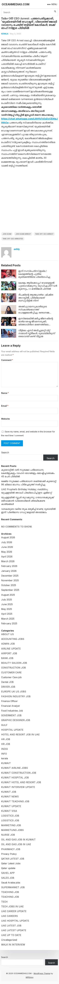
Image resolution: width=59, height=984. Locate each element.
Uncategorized (9, 939)
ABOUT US (7, 634)
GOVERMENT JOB (11, 715)
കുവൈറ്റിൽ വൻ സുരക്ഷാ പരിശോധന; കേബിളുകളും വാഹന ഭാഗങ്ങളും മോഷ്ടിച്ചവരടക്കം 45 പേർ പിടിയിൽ (28, 473)
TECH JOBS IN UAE (12, 906)
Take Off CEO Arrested (13, 239)
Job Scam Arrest (23, 234)
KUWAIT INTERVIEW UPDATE (18, 787)
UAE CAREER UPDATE (13, 911)
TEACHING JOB (10, 892)
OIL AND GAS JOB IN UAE (16, 844)
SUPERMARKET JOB (13, 887)
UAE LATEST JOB (11, 925)
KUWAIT (6, 763)
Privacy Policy (9, 853)
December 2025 (9, 575)
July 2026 (6, 542)
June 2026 (7, 547)
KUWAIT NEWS (10, 796)
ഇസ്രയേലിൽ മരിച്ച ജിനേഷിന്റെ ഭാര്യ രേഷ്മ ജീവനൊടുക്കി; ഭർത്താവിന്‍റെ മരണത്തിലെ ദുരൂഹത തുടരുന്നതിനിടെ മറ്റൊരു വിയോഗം (36, 324)
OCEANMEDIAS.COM (15, 4)
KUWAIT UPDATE (11, 806)
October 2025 (8, 585)
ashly (17, 249)
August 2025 (8, 594)
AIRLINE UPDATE (11, 648)
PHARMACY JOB (10, 849)
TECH (4, 901)
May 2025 (6, 609)
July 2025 (6, 599)
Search (5, 452)
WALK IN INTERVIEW (13, 944)
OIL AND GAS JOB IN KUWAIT (18, 839)
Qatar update (8, 868)
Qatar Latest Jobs (10, 863)
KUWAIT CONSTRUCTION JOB (18, 772)
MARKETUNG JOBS (12, 830)
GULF (4, 725)
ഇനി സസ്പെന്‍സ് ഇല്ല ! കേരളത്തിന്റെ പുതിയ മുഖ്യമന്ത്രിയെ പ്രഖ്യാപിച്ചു (34, 274)
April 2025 (6, 613)
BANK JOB (7, 658)
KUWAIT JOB (8, 791)
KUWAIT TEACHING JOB (15, 801)
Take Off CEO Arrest (44, 234)
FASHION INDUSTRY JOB (16, 696)
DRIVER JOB (8, 686)
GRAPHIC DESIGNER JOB (15, 720)
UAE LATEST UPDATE (13, 930)
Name (5, 393)
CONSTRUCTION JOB (13, 667)
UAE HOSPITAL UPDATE (15, 920)
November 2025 (10, 580)
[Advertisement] (29, 201)
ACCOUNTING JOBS (12, 639)
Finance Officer (9, 701)
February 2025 (9, 623)
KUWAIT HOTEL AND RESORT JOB (21, 782)
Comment (7, 360)
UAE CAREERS (9, 916)
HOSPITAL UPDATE (12, 729)
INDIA (4, 748)
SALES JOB (7, 877)
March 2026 (7, 561)
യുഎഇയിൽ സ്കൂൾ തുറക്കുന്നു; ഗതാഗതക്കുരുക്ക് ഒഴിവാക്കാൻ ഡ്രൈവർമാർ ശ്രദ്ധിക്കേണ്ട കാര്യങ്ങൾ (27, 500)
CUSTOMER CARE (11, 672)
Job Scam (7, 234)
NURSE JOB (8, 834)
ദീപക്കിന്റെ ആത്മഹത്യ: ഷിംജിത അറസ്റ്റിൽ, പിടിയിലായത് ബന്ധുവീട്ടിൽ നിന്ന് (35, 297)
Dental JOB (7, 682)
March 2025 (7, 618)
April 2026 (6, 556)
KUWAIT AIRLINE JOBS (14, 767)
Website (5, 419)
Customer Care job (11, 677)
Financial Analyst (10, 705)
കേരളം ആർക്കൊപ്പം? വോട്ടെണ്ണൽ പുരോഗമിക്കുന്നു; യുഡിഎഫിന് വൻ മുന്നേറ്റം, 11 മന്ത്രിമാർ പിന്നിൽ (37, 285)
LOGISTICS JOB (10, 815)
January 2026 (8, 570)
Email (4, 406)
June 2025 (7, 604)
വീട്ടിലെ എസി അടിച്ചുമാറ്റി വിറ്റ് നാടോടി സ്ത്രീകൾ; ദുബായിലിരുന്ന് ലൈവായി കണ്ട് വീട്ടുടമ (36, 333)
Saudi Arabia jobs (10, 882)
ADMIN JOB (8, 643)
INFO (4, 753)
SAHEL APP (8, 872)
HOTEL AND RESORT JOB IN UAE (20, 734)
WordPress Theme (42, 973)
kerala (4, 34)
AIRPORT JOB (9, 653)
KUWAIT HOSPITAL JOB (15, 777)
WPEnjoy (29, 977)
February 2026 (9, 566)
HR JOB (5, 739)
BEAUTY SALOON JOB (14, 662)
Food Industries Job (12, 710)
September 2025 (10, 589)
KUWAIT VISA (9, 810)
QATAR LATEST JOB (12, 858)
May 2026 (6, 551)
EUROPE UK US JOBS (13, 691)
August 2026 (8, 537)
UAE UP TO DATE (11, 935)
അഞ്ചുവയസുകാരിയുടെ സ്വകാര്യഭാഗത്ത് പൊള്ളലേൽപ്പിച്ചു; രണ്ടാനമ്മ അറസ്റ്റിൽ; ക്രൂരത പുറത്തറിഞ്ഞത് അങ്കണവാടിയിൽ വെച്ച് (37, 312)
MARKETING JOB (11, 825)
